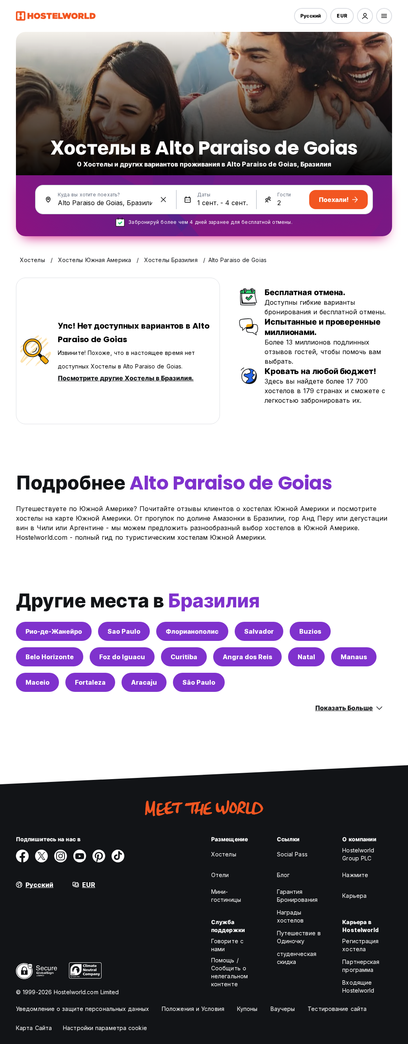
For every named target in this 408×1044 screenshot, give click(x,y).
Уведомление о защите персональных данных (82, 1008)
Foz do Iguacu (122, 657)
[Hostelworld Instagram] (60, 856)
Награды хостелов (290, 916)
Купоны (247, 1008)
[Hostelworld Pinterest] (98, 856)
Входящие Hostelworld (358, 986)
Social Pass (292, 854)
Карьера (354, 895)
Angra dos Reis (247, 657)
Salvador (259, 631)
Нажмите (355, 875)
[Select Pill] (365, 16)
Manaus (354, 657)
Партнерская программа (360, 965)
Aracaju (144, 682)
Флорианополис (192, 631)
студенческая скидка (296, 957)
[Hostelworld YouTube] (79, 856)
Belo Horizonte (50, 657)
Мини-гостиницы (226, 895)
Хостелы (223, 854)
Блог (283, 875)
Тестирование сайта (337, 1008)
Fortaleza (90, 682)
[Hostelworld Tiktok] (118, 856)
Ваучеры (283, 1008)
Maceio (37, 682)
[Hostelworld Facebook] (22, 856)
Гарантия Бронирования (297, 895)
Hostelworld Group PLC (358, 854)
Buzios (310, 631)
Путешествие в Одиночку (299, 937)
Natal (306, 657)
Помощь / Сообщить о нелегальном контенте (229, 972)
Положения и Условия (193, 1008)
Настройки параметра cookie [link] (105, 1027)
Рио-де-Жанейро (54, 631)
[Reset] (163, 199)
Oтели (220, 875)
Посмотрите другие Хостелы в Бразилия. (126, 378)
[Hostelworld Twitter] (41, 856)
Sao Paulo (124, 631)
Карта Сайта (34, 1027)
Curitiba (184, 657)
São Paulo (198, 682)
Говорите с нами (227, 945)
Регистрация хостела (360, 945)
